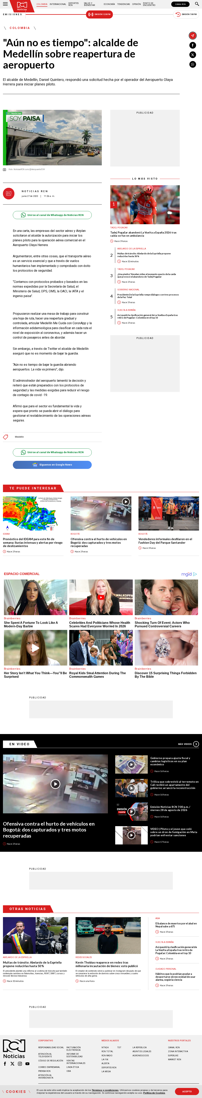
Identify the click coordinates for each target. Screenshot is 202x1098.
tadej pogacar (119, 227)
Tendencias (123, 4)
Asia (157, 918)
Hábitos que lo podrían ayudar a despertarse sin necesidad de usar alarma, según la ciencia (175, 976)
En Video (19, 744)
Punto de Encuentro (149, 4)
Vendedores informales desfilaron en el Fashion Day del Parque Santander (165, 540)
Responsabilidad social (51, 1047)
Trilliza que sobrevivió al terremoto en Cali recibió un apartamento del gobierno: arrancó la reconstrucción (174, 785)
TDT (119, 1047)
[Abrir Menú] (5, 4)
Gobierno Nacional (128, 289)
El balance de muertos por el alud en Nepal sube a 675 (176, 925)
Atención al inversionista (45, 1076)
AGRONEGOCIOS (141, 1055)
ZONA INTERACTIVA (178, 1051)
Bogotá (75, 534)
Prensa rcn (44, 1071)
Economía (109, 4)
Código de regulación (50, 1060)
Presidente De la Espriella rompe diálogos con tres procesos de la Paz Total (148, 295)
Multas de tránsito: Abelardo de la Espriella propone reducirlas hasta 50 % (144, 254)
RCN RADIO (107, 1055)
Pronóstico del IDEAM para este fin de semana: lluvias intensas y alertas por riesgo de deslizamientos (33, 542)
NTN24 (105, 1047)
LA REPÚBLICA (140, 1047)
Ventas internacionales (75, 1062)
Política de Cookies (154, 1093)
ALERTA (105, 1063)
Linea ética (72, 1067)
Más (185, 744)
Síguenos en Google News (55, 464)
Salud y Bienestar (89, 4)
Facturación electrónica (73, 1048)
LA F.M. (105, 1059)
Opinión (136, 4)
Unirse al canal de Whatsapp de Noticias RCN (55, 215)
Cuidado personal (165, 969)
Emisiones (13, 14)
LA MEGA (106, 1071)
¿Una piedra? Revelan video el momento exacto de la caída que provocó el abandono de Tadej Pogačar (146, 275)
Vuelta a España (126, 310)
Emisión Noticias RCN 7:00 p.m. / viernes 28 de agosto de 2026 (170, 808)
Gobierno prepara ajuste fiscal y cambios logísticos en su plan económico (170, 761)
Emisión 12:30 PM (102, 14)
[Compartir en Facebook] (192, 45)
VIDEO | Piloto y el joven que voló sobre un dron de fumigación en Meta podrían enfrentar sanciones (173, 832)
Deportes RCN (73, 4)
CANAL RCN (180, 4)
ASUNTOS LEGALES (142, 1051)
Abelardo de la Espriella (131, 248)
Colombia (41, 4)
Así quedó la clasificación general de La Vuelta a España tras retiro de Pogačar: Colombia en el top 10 (147, 316)
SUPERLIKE (173, 1055)
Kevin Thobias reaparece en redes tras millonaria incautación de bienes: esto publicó (107, 964)
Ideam (6, 534)
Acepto (187, 1091)
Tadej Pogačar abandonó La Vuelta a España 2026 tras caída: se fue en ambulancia (143, 234)
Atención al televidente (45, 1055)
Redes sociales (84, 957)
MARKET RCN (174, 1059)
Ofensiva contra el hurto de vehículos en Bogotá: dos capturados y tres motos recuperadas (99, 542)
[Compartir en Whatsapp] (192, 64)
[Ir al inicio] (22, 6)
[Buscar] (197, 4)
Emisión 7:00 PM (189, 14)
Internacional (58, 4)
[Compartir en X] (192, 54)
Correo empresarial (49, 1067)
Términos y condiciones (105, 1090)
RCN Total (107, 1051)
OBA (68, 1071)
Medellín (19, 437)
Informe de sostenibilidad (74, 1055)
